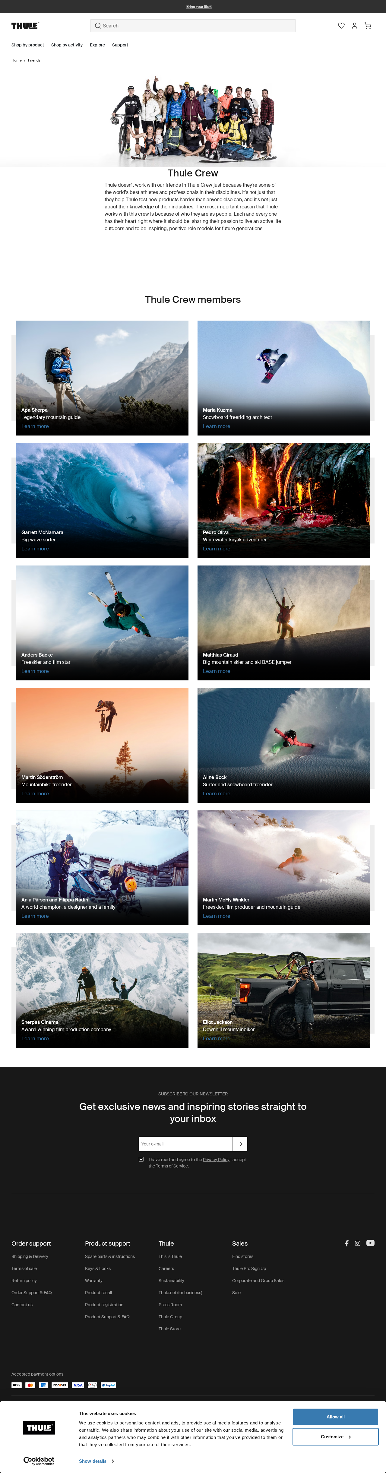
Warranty (94, 1280)
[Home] (50, 25)
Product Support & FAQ (107, 1316)
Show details (92, 1461)
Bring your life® (193, 6)
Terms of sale (24, 1268)
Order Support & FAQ (31, 1292)
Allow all (336, 1416)
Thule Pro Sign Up (249, 1268)
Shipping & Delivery (29, 1256)
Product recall (98, 1292)
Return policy (24, 1280)
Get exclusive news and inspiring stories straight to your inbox (193, 1113)
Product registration (104, 1304)
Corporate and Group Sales (258, 1280)
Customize (332, 1436)
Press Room (170, 1304)
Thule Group (170, 1316)
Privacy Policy (216, 1159)
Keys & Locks (98, 1268)
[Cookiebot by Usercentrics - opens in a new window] (39, 1461)
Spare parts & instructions (110, 1256)
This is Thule (170, 1256)
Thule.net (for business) (180, 1292)
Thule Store (170, 1329)
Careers (166, 1268)
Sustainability (171, 1280)
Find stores (242, 1256)
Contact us (22, 1304)
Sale (236, 1292)
